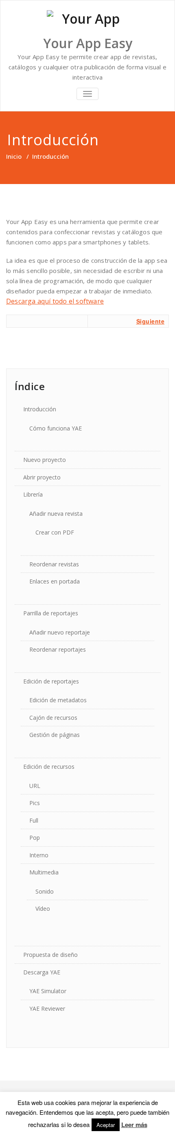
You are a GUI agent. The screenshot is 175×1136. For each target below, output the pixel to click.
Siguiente (150, 321)
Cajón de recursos (53, 717)
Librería (33, 494)
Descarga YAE (41, 972)
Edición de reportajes (51, 681)
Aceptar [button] (105, 1125)
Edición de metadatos (58, 700)
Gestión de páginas (54, 735)
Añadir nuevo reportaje (59, 632)
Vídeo (42, 908)
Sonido (44, 891)
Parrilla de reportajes (50, 613)
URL (34, 786)
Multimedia (44, 872)
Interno (38, 855)
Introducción (39, 409)
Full (33, 820)
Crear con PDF (54, 532)
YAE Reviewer (47, 1008)
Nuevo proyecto (44, 460)
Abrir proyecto (42, 477)
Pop (34, 837)
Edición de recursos (48, 766)
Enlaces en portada (54, 581)
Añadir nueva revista (56, 513)
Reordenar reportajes (57, 649)
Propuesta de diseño (50, 954)
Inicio (14, 156)
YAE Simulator (47, 991)
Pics (34, 803)
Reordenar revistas (54, 564)
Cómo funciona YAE (55, 428)
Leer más (134, 1124)
